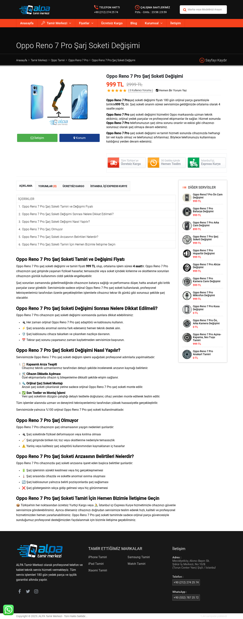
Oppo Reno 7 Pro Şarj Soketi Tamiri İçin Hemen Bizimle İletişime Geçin (68, 244)
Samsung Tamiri (139, 557)
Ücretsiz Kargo (112, 23)
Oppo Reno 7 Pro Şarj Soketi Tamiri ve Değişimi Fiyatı (57, 206)
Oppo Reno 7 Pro (78, 60)
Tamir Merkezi (57, 23)
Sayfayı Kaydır (216, 60)
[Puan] (124, 93)
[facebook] (19, 592)
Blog (133, 23)
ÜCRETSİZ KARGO (73, 186)
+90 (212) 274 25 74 (106, 12)
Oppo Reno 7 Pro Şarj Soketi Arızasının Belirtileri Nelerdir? (60, 237)
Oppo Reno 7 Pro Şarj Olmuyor (42, 229)
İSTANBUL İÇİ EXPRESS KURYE (108, 186)
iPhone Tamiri (97, 557)
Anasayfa (26, 23)
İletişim (175, 23)
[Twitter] (27, 592)
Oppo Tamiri (58, 60)
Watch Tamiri (136, 564)
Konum (80, 138)
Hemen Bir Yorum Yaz (172, 90)
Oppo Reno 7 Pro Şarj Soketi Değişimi (113, 60)
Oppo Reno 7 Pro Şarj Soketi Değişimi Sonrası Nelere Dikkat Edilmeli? (68, 214)
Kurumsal (152, 23)
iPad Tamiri (96, 564)
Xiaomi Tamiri (97, 570)
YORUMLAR (47, 186)
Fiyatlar (84, 23)
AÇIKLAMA (25, 185)
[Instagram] (36, 592)
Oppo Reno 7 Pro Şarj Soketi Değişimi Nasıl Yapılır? (56, 221)
